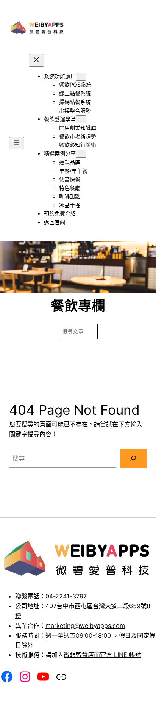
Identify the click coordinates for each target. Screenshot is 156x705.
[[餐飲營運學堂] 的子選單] (81, 119)
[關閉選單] (36, 60)
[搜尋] (133, 458)
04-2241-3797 (66, 596)
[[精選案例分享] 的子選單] (81, 154)
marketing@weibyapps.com (85, 625)
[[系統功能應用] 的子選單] (81, 77)
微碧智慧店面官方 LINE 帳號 (102, 655)
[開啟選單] (16, 143)
